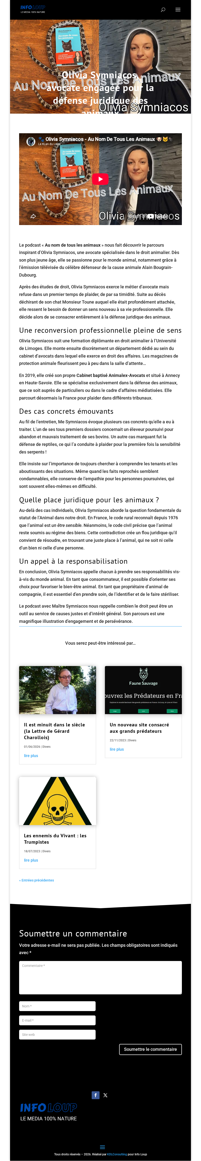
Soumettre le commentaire (150, 1049)
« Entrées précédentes (36, 880)
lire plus (31, 755)
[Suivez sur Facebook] (96, 1095)
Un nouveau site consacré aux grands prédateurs (139, 727)
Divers (46, 746)
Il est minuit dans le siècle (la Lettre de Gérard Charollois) (54, 731)
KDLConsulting (117, 1154)
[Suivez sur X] (105, 1095)
